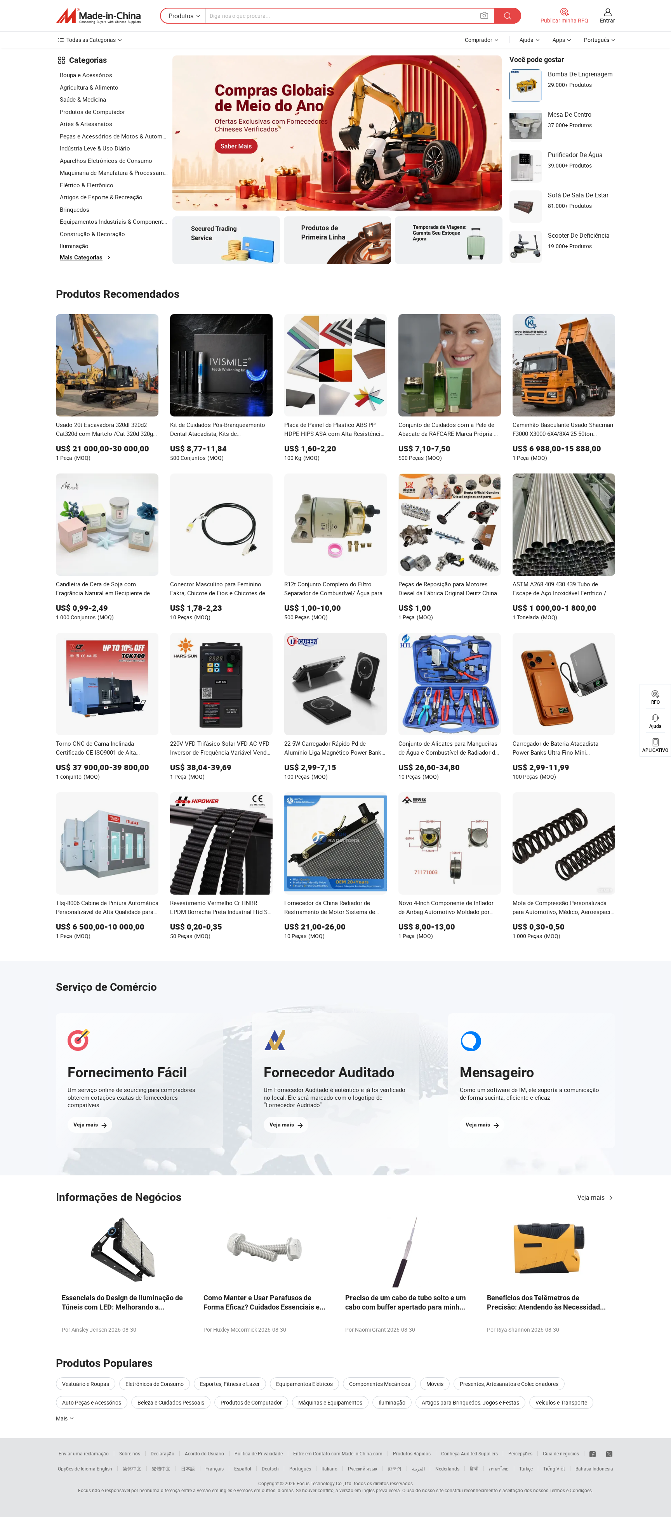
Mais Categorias (81, 257)
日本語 (188, 1468)
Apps (559, 39)
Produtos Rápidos (412, 1453)
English (104, 1468)
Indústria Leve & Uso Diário (95, 148)
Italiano (329, 1468)
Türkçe (526, 1468)
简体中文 (132, 1468)
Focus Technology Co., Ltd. (325, 1483)
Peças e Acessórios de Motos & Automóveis (114, 136)
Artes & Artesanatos (86, 124)
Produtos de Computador (92, 112)
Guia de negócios (561, 1453)
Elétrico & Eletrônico (86, 185)
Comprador (478, 39)
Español (242, 1468)
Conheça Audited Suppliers (469, 1453)
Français (214, 1468)
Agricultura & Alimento (89, 87)
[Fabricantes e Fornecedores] (98, 16)
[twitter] (609, 1453)
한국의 (395, 1468)
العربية (418, 1468)
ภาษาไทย (499, 1468)
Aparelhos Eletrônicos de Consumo (106, 160)
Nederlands (447, 1468)
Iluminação (74, 246)
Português (300, 1468)
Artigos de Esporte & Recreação (101, 197)
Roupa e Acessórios (86, 75)
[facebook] (592, 1453)
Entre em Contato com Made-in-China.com (337, 1453)
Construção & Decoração (92, 234)
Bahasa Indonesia (594, 1468)
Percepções (520, 1453)
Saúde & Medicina (83, 99)
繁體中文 (161, 1468)
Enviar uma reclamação (84, 1453)
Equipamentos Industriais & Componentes (114, 221)
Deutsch (270, 1468)
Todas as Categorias (91, 39)
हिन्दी (474, 1468)
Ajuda (527, 39)
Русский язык (362, 1468)
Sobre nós (129, 1453)
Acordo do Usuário (204, 1453)
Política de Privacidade (259, 1453)
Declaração (162, 1453)
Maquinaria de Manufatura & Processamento (114, 172)
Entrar (607, 20)
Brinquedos (74, 209)
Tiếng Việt (554, 1468)
